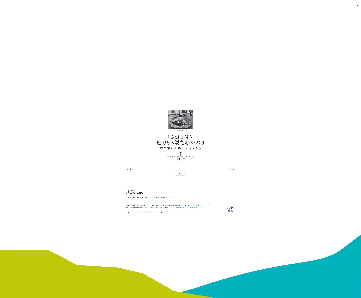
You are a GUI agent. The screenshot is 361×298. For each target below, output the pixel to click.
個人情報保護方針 (130, 197)
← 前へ (130, 169)
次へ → (231, 169)
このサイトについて (173, 197)
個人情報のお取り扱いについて (145, 197)
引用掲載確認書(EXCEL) (195, 207)
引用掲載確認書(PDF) (181, 207)
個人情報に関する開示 (160, 197)
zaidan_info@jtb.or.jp (156, 207)
